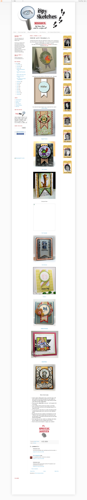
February (18, 92)
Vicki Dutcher (44, 264)
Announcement (18, 99)
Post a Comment (35, 468)
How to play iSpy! (22, 32)
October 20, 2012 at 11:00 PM (38, 451)
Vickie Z (44, 296)
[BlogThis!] (43, 441)
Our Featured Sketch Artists (54, 32)
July (17, 84)
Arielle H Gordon (44, 328)
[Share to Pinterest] (47, 441)
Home (15, 32)
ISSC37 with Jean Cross (21, 74)
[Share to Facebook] (46, 441)
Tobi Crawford (44, 169)
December (19, 64)
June (18, 86)
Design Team (18, 101)
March (18, 91)
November (19, 66)
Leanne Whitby (44, 108)
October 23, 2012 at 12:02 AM (38, 466)
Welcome (17, 106)
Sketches (17, 102)
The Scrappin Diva (36, 455)
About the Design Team (33, 32)
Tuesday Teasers (19, 105)
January (18, 94)
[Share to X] (44, 441)
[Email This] (42, 441)
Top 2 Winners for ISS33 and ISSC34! (21, 79)
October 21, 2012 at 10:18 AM (38, 458)
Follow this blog (20, 133)
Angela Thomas (44, 138)
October (18, 68)
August (18, 83)
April (18, 89)
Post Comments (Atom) (39, 473)
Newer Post (32, 471)
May (18, 87)
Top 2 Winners (18, 103)
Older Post (56, 471)
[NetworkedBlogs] (20, 131)
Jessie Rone (44, 361)
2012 (17, 63)
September (19, 81)
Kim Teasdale (44, 233)
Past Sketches (43, 32)
